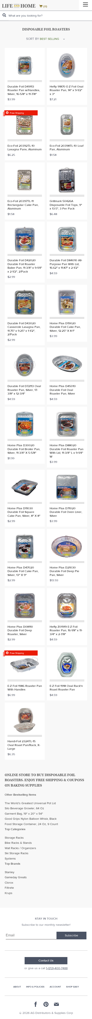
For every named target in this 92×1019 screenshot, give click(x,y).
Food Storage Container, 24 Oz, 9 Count (31, 824)
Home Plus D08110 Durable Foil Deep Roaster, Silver (20, 630)
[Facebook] (36, 1004)
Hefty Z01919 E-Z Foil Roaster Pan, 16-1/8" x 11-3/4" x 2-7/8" (66, 630)
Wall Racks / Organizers (20, 848)
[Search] (4, 15)
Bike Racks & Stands (18, 843)
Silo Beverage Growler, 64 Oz (24, 808)
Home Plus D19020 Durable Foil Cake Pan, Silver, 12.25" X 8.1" (65, 327)
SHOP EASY (72, 987)
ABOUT (17, 987)
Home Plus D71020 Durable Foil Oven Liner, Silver (66, 512)
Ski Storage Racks (16, 853)
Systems (10, 859)
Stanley (9, 872)
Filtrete (9, 888)
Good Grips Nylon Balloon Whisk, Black (30, 819)
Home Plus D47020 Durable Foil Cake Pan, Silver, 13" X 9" (23, 571)
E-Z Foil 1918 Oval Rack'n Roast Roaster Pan (66, 688)
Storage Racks (14, 838)
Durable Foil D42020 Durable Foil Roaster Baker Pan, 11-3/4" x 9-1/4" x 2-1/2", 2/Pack (24, 266)
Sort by (32, 39)
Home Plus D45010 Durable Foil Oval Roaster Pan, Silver (63, 390)
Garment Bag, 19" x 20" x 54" (24, 814)
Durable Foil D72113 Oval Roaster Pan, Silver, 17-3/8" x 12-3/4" (24, 390)
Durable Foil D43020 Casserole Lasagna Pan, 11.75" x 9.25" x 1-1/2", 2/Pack (23, 329)
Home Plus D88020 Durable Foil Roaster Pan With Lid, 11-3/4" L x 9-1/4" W (66, 451)
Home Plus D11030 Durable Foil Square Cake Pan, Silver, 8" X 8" (23, 512)
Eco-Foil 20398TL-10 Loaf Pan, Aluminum (66, 148)
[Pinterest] (46, 1004)
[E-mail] (56, 1004)
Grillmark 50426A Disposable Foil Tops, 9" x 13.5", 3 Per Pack (66, 205)
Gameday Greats (16, 877)
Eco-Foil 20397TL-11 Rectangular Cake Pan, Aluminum (23, 205)
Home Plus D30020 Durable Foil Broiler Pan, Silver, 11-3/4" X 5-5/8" (23, 449)
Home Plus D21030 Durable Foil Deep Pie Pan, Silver (64, 571)
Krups (8, 893)
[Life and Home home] (18, 6)
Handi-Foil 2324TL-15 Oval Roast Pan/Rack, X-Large (23, 745)
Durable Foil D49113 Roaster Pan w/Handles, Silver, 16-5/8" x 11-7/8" (23, 90)
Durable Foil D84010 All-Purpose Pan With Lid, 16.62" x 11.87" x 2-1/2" (66, 264)
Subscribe (71, 935)
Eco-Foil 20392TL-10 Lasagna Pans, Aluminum (24, 148)
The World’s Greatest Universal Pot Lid (30, 803)
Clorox (9, 883)
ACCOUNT (55, 987)
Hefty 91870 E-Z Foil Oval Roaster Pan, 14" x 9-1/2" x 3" (66, 90)
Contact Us (46, 961)
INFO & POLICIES (35, 987)
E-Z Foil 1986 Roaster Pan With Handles (24, 688)
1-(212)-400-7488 (57, 968)
